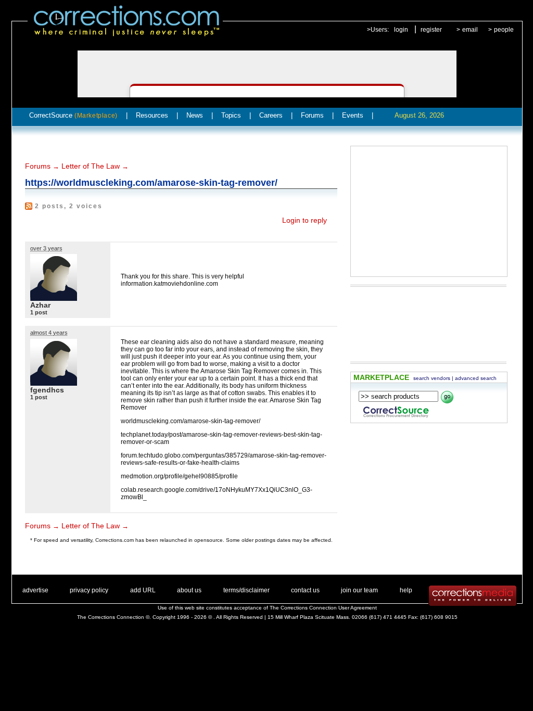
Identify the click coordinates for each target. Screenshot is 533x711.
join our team (359, 590)
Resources (152, 115)
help (406, 590)
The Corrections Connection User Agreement (323, 608)
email (470, 29)
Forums (312, 115)
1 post (38, 312)
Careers (271, 115)
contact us (305, 590)
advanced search (476, 378)
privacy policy (89, 590)
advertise (35, 590)
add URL (143, 590)
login (401, 29)
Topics (231, 115)
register (431, 29)
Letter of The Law (90, 166)
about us (189, 590)
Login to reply (304, 220)
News (194, 115)
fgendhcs (47, 390)
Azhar (40, 305)
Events (352, 115)
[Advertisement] (429, 211)
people (504, 29)
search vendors (431, 378)
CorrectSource (73, 115)
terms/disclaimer (246, 590)
